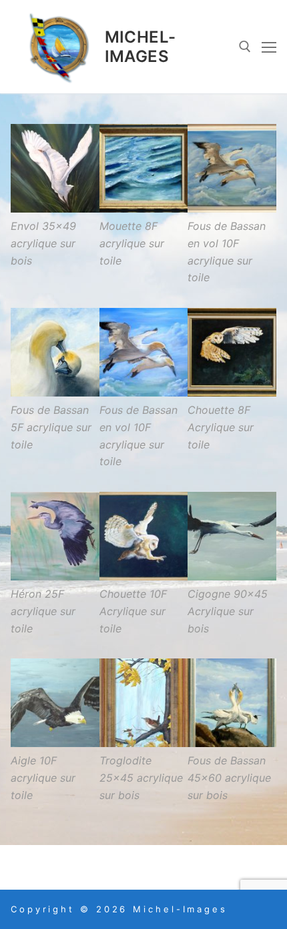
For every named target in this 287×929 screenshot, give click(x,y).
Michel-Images (140, 46)
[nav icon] (269, 47)
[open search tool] (245, 47)
